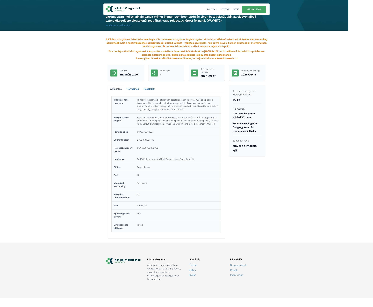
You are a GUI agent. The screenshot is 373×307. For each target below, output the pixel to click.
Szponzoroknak (238, 265)
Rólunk (233, 270)
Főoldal (212, 9)
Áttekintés (116, 88)
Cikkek (192, 270)
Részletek (149, 88)
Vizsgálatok (254, 9)
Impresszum (236, 274)
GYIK (236, 9)
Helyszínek (133, 88)
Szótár (225, 9)
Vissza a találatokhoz (121, 25)
